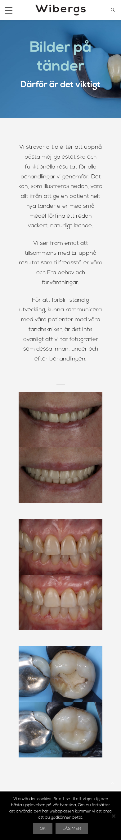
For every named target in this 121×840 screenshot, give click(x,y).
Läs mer (71, 828)
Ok (43, 828)
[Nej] (113, 816)
